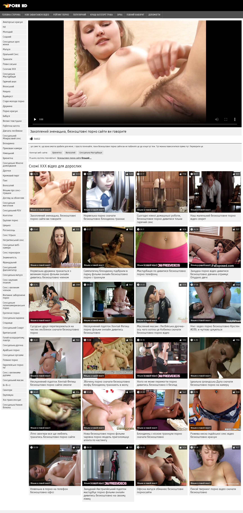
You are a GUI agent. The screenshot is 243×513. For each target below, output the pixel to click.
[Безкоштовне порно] (15, 7)
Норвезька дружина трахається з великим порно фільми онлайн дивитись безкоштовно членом (50, 274)
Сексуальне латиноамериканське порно (14, 305)
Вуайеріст (8, 96)
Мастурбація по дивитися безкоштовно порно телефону (161, 272)
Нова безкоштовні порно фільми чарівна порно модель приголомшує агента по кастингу (106, 437)
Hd (4, 27)
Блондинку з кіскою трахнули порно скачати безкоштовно (159, 435)
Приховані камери (12, 148)
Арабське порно (11, 350)
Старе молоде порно (13, 101)
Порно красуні (10, 111)
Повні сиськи (9, 64)
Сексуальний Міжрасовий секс (12, 137)
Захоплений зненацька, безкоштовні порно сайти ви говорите (53, 217)
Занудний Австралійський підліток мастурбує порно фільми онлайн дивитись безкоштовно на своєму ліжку (105, 493)
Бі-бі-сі (6, 385)
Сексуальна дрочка (13, 345)
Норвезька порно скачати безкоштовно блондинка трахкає (104, 217)
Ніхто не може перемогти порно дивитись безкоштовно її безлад (157, 383)
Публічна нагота (11, 126)
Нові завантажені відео (37, 14)
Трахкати (7, 59)
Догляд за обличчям (13, 198)
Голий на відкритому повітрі (13, 339)
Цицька (6, 225)
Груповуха (8, 395)
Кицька (6, 91)
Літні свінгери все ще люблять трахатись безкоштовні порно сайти (52, 435)
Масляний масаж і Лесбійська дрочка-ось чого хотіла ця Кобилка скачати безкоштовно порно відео (161, 329)
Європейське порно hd (13, 366)
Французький (9, 262)
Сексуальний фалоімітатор (10, 268)
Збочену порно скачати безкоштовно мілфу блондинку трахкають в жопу (107, 383)
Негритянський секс (13, 240)
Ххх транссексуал (12, 400)
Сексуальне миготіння (9, 204)
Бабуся (6, 116)
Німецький (8, 153)
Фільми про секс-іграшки (12, 191)
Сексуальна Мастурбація (9, 75)
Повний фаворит (135, 14)
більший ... (87, 158)
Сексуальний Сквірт (13, 327)
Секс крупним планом (10, 281)
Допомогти (154, 14)
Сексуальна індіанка (13, 318)
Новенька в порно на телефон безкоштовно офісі (49, 490)
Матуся (6, 49)
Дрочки (7, 170)
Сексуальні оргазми (13, 355)
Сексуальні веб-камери (11, 246)
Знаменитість (10, 257)
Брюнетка (8, 158)
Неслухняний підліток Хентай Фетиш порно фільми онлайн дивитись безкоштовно (106, 329)
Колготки (8, 215)
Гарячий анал (9, 81)
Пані (5, 180)
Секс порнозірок (11, 252)
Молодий (8, 32)
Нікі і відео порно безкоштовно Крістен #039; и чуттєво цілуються (214, 328)
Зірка (119, 14)
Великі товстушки (12, 121)
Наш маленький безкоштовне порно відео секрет (213, 217)
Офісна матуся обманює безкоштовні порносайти (160, 490)
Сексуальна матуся (12, 275)
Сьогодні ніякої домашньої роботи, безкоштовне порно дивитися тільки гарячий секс (159, 219)
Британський (9, 332)
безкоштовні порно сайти (69, 158)
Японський (8, 86)
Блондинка (8, 143)
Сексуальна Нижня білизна (12, 406)
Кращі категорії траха (101, 14)
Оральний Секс (11, 54)
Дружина (7, 106)
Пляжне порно (10, 360)
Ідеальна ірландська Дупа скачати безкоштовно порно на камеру (211, 383)
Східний (7, 36)
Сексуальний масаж (13, 380)
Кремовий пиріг (11, 175)
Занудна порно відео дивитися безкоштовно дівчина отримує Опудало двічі (209, 274)
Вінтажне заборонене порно (14, 296)
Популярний (79, 14)
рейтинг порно (61, 14)
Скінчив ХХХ (9, 69)
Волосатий (8, 185)
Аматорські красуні (13, 22)
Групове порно (10, 220)
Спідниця (7, 323)
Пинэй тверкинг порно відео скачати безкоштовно (213, 490)
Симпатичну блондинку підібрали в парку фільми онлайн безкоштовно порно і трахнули (106, 274)
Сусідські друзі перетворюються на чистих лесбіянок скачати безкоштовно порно (54, 329)
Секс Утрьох (9, 235)
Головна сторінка (11, 14)
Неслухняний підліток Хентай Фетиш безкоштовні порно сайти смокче (53, 383)
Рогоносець (9, 230)
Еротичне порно (11, 313)
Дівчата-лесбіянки (12, 131)
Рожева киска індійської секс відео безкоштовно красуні (212, 435)
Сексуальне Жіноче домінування (13, 164)
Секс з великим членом (11, 289)
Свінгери (7, 390)
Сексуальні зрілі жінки (11, 43)
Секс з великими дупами (11, 374)
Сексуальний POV (12, 210)
